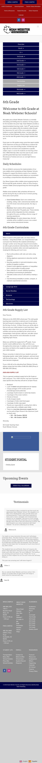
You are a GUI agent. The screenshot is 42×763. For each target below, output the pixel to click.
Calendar (32, 665)
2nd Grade (32, 617)
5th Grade (32, 623)
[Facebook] (4, 670)
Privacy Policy (33, 671)
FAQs (18, 631)
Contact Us (19, 655)
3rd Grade (32, 619)
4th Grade (32, 621)
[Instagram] (9, 670)
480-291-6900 (7, 630)
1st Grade (32, 615)
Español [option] (34, 761)
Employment (33, 659)
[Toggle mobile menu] (38, 26)
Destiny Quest (10, 464)
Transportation (7, 655)
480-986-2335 (7, 606)
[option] (33, 761)
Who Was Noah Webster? (19, 615)
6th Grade (32, 625)
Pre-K (31, 610)
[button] (21, 234)
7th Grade (32, 627)
